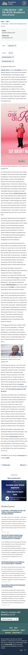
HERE (7, 458)
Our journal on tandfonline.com (10, 630)
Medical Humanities (7, 57)
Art (10, 53)
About (15, 627)
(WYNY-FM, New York (20, 193)
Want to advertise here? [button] (14, 478)
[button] (24, 3)
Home (11, 627)
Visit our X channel (7, 619)
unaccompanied (13, 436)
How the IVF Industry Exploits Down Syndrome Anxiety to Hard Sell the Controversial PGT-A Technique (12, 536)
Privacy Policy (16, 632)
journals (21, 384)
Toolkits (22, 630)
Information (21, 455)
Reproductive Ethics (7, 61)
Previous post (6, 465)
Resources (8, 632)
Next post (23, 465)
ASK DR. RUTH (5, 70)
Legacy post (11, 45)
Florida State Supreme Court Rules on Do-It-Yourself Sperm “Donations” (12, 562)
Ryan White (18, 70)
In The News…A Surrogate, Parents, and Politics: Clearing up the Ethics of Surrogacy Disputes (13, 512)
